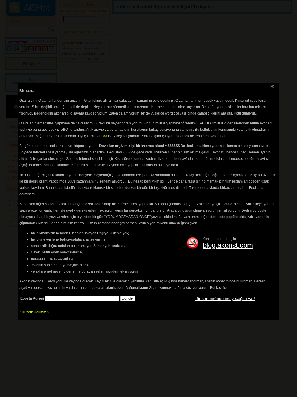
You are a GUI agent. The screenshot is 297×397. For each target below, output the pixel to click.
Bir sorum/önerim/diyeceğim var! (225, 298)
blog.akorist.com (228, 245)
